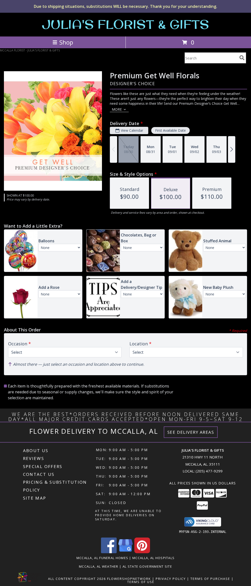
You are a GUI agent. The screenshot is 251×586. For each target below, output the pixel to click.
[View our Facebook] (109, 552)
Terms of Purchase (210, 578)
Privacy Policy (171, 578)
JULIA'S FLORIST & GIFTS (125, 24)
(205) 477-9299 (209, 471)
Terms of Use (140, 582)
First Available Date (170, 130)
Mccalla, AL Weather (98, 566)
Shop (66, 42)
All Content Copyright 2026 (77, 578)
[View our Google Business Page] (125, 552)
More (117, 109)
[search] (242, 57)
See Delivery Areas (190, 432)
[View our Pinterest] (142, 552)
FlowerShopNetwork (129, 578)
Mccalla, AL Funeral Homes (102, 558)
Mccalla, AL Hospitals (153, 558)
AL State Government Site (147, 566)
